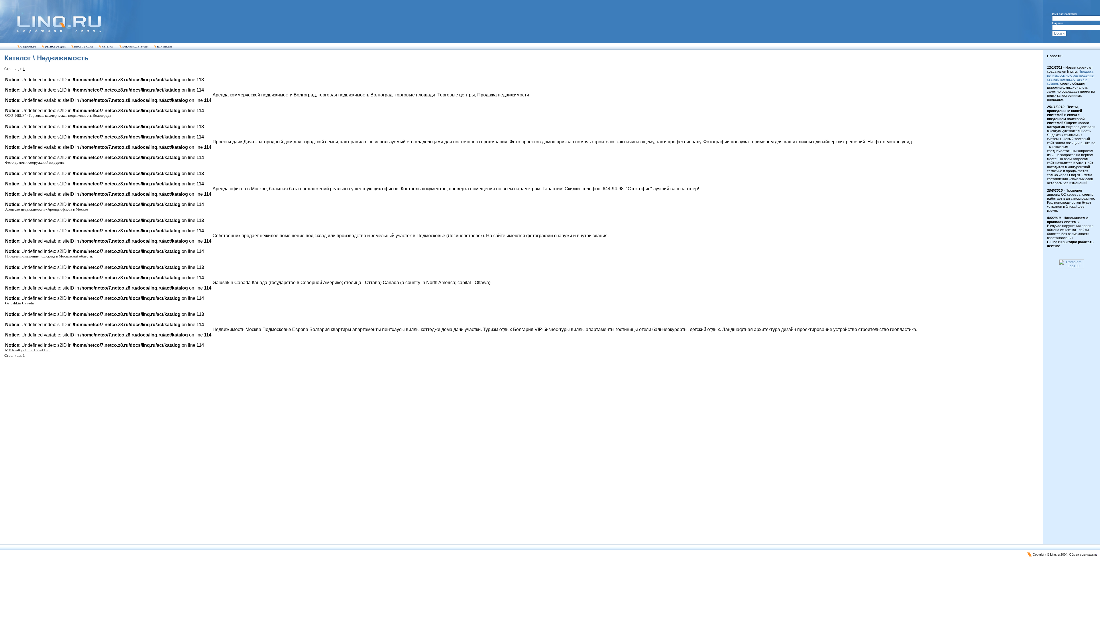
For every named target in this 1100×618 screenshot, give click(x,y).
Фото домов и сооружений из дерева (34, 162)
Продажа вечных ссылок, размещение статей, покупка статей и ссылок (1070, 78)
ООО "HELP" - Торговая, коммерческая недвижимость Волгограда (58, 115)
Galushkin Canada (19, 303)
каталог (108, 46)
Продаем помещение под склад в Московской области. (49, 256)
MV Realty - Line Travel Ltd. (27, 350)
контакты (164, 46)
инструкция (83, 46)
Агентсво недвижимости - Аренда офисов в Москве (46, 209)
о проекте (28, 46)
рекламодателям (135, 46)
